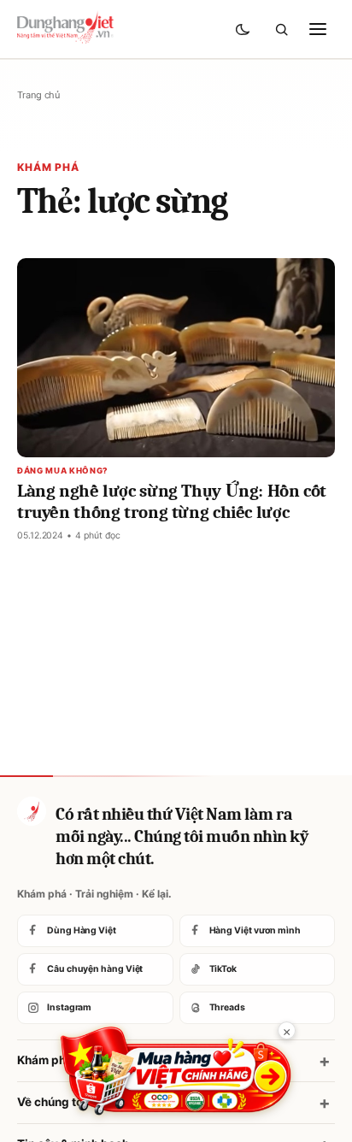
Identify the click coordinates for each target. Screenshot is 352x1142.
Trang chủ (38, 95)
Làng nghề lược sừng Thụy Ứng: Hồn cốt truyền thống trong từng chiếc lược (171, 501)
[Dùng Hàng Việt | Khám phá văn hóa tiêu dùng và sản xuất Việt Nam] (31, 811)
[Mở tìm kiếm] (281, 29)
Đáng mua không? (63, 470)
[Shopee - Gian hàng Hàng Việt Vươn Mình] (176, 1071)
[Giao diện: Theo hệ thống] (244, 29)
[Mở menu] (318, 29)
